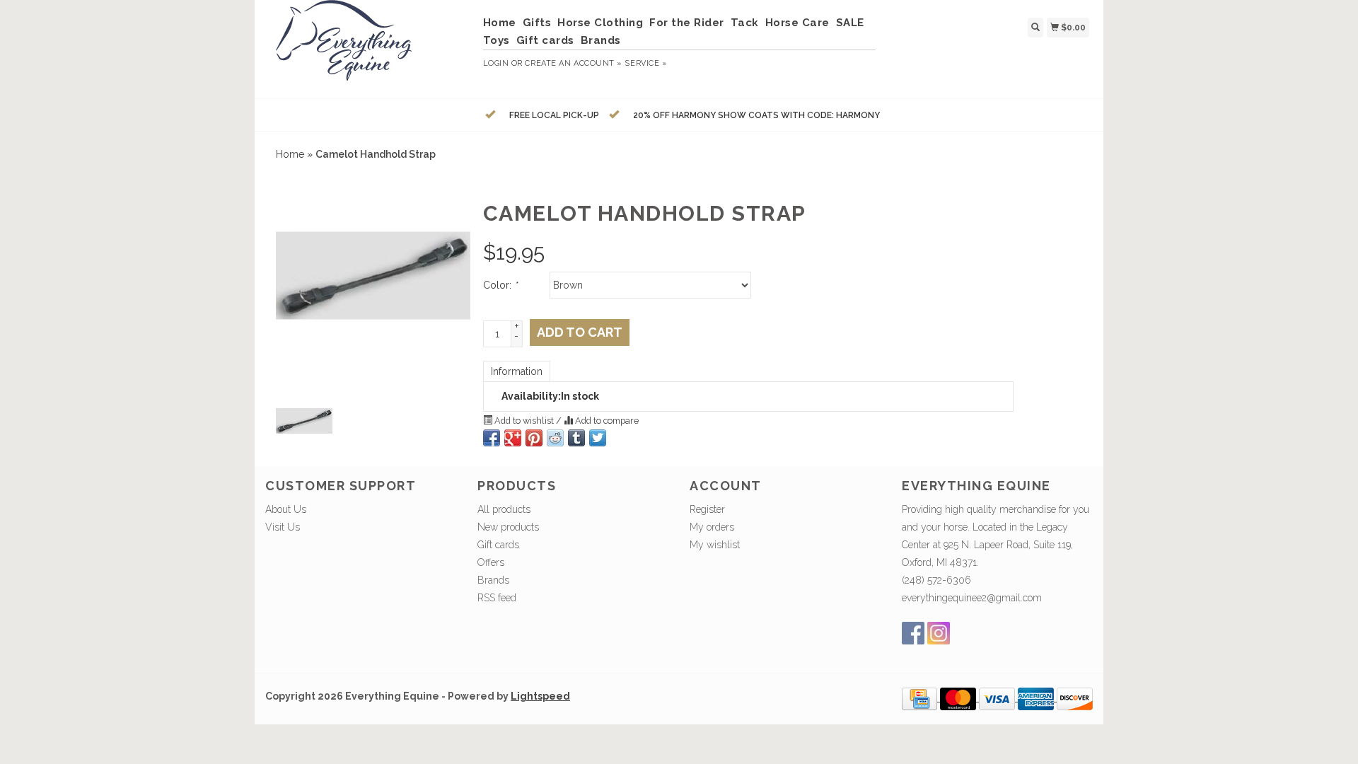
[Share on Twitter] (597, 437)
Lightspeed (540, 696)
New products (508, 527)
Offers (490, 562)
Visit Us (282, 527)
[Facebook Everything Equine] (913, 633)
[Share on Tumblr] (576, 437)
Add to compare (606, 420)
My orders (712, 527)
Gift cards (545, 40)
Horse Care (797, 22)
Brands (601, 40)
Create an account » (573, 63)
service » (646, 63)
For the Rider (686, 22)
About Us (285, 509)
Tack (745, 22)
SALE (850, 22)
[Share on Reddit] (555, 437)
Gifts (537, 22)
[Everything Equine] (369, 47)
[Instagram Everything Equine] (938, 633)
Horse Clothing (600, 22)
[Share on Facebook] (491, 437)
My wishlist (715, 544)
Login (496, 63)
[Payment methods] (921, 697)
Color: (500, 285)
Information (516, 371)
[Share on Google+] (512, 437)
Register (707, 509)
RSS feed (496, 597)
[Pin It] (534, 437)
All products (503, 509)
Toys (496, 40)
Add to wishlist (524, 420)
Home (499, 22)
